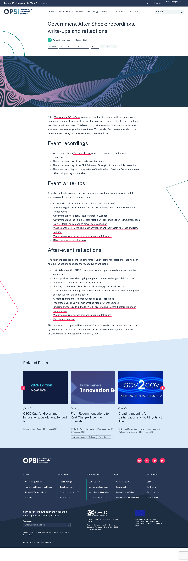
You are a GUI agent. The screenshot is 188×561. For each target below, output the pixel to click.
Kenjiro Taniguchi (87, 429)
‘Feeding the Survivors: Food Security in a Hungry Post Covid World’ (88, 286)
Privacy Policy (28, 535)
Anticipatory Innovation (98, 487)
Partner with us (153, 492)
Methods (92, 437)
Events (94, 47)
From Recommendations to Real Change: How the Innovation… (90, 417)
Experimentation (79, 437)
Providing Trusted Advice (35, 492)
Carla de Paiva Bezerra (127, 432)
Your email (27, 521)
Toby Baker (36, 429)
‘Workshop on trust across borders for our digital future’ (82, 236)
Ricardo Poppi (150, 429)
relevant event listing (59, 133)
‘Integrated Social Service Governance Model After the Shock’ (86, 303)
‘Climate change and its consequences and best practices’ (83, 298)
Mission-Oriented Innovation (127, 498)
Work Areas (66, 13)
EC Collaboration (96, 482)
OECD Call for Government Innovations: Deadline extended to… (45, 417)
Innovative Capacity (124, 487)
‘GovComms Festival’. (64, 319)
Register (158, 3)
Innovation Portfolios (97, 498)
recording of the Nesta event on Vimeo (84, 161)
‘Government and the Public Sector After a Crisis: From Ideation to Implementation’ (96, 220)
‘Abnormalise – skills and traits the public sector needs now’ (84, 203)
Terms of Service (44, 542)
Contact (28, 498)
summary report (91, 333)
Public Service (104, 437)
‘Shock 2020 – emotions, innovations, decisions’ (77, 282)
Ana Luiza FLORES (106, 429)
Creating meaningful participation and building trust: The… (140, 417)
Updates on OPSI (123, 482)
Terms (63, 532)
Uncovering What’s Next (35, 482)
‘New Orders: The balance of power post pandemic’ (80, 224)
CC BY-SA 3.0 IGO (93, 529)
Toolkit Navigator (67, 482)
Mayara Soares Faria (135, 429)
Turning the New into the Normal (38, 487)
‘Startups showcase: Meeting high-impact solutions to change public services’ (94, 278)
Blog (27, 409)
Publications (65, 498)
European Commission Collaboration (74, 47)
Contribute (151, 487)
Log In (147, 3)
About (26, 474)
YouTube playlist (82, 153)
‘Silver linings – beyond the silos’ (69, 173)
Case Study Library (67, 487)
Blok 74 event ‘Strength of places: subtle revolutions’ (110, 165)
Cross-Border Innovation (99, 492)
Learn (149, 482)
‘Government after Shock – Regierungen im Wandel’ (80, 215)
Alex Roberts (67, 40)
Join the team (152, 498)
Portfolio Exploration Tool (70, 492)
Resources (83, 13)
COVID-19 (52, 47)
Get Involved (151, 474)
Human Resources (108, 47)
